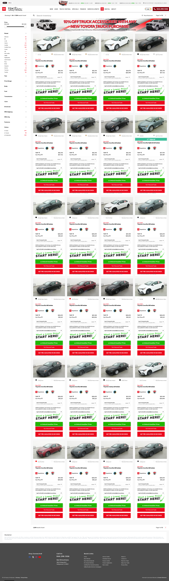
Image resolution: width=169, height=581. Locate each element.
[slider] (5, 26)
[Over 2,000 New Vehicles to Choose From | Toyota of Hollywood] (100, 25)
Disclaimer (163, 21)
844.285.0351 (101, 3)
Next (167, 25)
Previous (32, 25)
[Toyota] (4, 9)
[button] (63, 40)
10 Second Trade (49, 102)
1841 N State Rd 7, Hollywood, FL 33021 (155, 3)
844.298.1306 (74, 3)
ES (11, 3)
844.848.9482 (125, 3)
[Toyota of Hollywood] (15, 9)
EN (5, 3)
